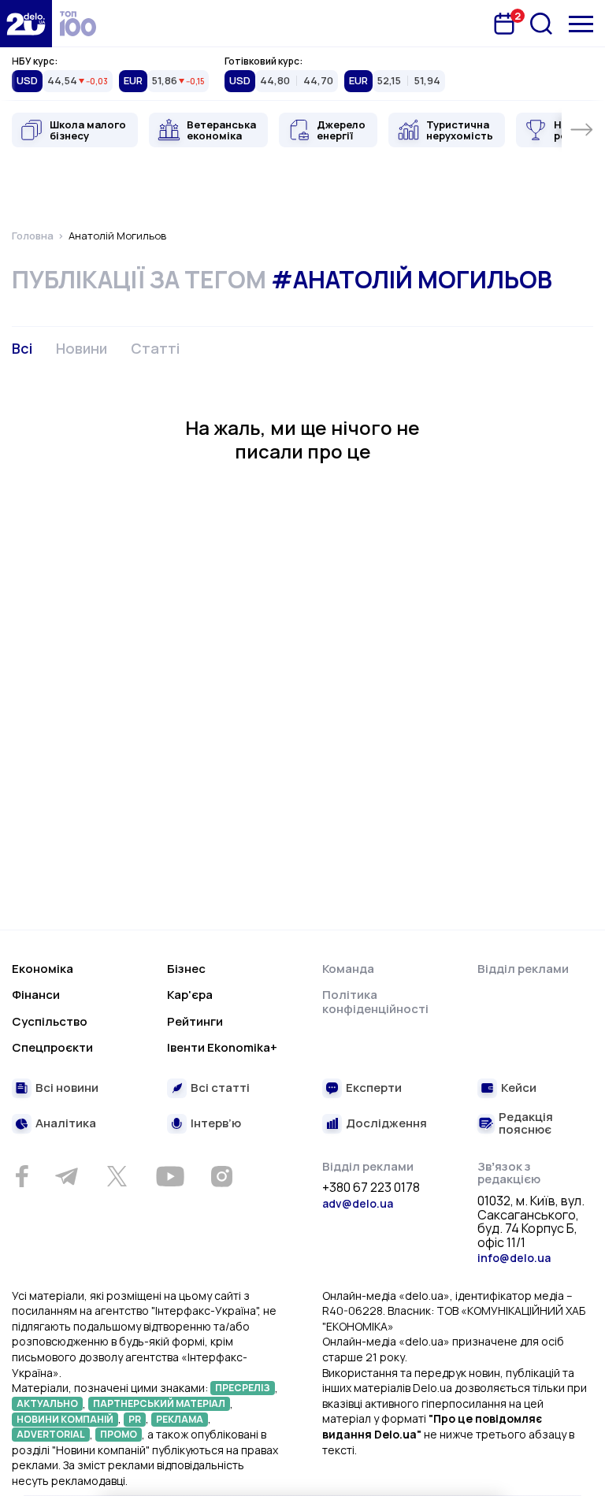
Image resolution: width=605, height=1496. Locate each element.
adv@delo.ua (357, 1203)
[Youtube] (170, 1176)
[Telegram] (66, 1176)
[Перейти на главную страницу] (26, 23)
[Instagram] (221, 1176)
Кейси (518, 1088)
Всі (22, 348)
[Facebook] (21, 1176)
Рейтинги (195, 1021)
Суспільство (49, 1021)
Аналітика (65, 1123)
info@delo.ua (514, 1258)
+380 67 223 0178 (371, 1188)
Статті (155, 348)
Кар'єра (190, 994)
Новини (81, 348)
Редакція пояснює (526, 1124)
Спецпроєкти (52, 1047)
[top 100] (78, 23)
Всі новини (66, 1088)
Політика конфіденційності (375, 1001)
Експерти (374, 1088)
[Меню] (581, 24)
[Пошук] (541, 23)
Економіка (42, 968)
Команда (348, 968)
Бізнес (186, 968)
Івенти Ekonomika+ (222, 1047)
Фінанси (36, 994)
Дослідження (386, 1123)
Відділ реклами (523, 968)
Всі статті (220, 1088)
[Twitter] (116, 1176)
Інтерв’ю (216, 1123)
